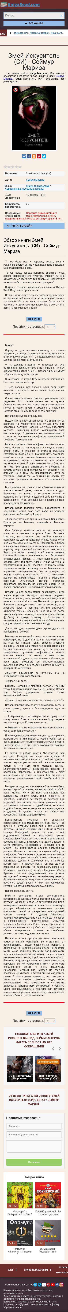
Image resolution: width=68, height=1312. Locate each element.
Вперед (34, 319)
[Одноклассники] (34, 156)
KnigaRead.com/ (20, 4)
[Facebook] (29, 156)
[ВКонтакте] (24, 156)
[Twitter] (44, 156)
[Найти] (61, 15)
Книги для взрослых (37, 186)
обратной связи (12, 1307)
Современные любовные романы (24, 188)
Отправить (34, 1162)
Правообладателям (36, 1270)
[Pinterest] (39, 156)
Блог (3, 33)
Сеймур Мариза (35, 179)
